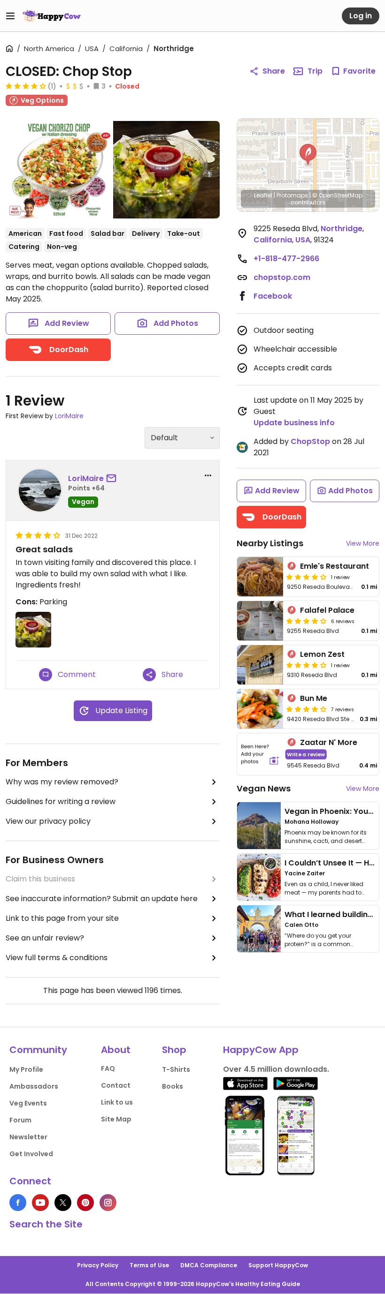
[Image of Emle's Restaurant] (260, 576)
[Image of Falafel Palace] (260, 620)
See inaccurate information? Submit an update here (102, 898)
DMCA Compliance (208, 1265)
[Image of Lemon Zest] (260, 665)
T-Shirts (176, 1069)
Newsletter (28, 1137)
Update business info (294, 422)
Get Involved (31, 1154)
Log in (360, 15)
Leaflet (263, 195)
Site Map (116, 1119)
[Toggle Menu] (10, 16)
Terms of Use (149, 1265)
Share (273, 71)
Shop (174, 1049)
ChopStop (310, 441)
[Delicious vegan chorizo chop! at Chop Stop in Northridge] (59, 169)
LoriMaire (69, 416)
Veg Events (28, 1103)
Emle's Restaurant (334, 566)
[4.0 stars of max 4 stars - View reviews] (26, 86)
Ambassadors (33, 1086)
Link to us (117, 1102)
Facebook (273, 296)
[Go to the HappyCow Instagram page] (108, 1202)
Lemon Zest (322, 654)
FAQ (108, 1068)
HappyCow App (261, 1049)
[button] (308, 155)
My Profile (26, 1069)
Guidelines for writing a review (61, 801)
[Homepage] (52, 16)
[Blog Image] (259, 825)
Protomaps (292, 195)
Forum (20, 1120)
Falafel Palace (327, 610)
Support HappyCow (278, 1265)
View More (362, 543)
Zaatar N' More (328, 742)
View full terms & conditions (57, 957)
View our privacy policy (48, 821)
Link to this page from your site (62, 918)
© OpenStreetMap (337, 195)
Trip (315, 71)
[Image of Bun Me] (260, 709)
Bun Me (313, 698)
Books (172, 1086)
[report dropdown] (208, 475)
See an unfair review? (45, 938)
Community (38, 1049)
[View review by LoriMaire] (39, 490)
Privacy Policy (97, 1265)
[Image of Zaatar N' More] (260, 754)
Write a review (306, 754)
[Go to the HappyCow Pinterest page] (85, 1202)
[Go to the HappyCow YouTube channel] (40, 1202)
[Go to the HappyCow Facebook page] (17, 1202)
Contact (116, 1085)
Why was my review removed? (62, 781)
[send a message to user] (113, 478)
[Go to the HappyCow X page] (62, 1202)
